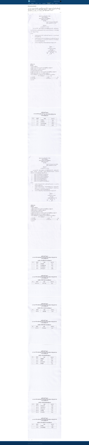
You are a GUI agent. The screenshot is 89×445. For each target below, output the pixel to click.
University (32, 3)
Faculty (36, 3)
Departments (44, 3)
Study (40, 3)
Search (60, 1)
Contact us (56, 3)
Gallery (53, 3)
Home (29, 3)
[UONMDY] (32, 1)
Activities (49, 3)
